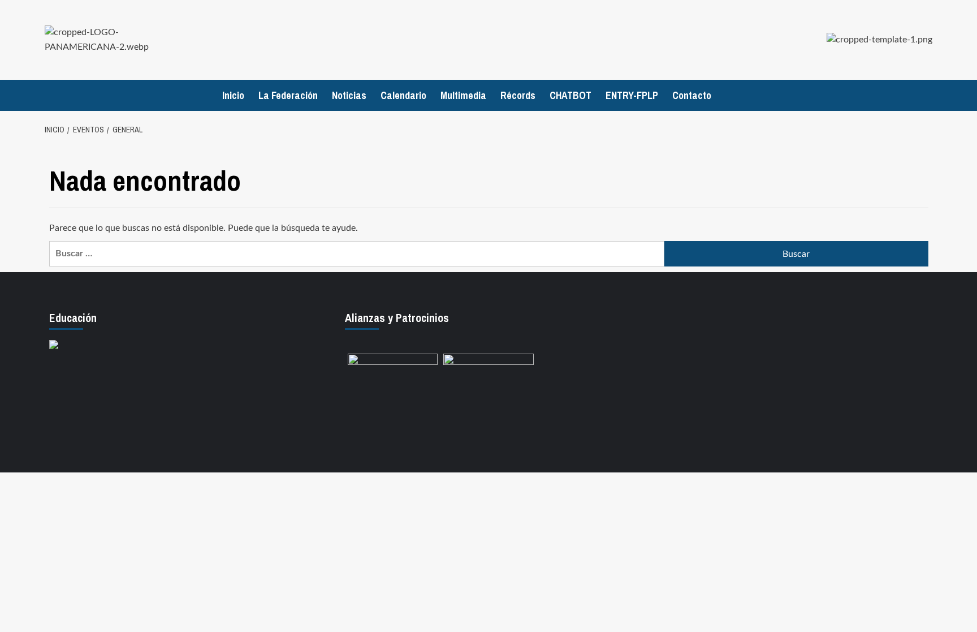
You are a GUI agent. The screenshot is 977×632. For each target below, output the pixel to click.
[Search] (925, 95)
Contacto (691, 95)
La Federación (288, 95)
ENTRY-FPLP (632, 95)
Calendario (403, 95)
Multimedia (463, 95)
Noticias (349, 95)
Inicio (233, 95)
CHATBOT (570, 95)
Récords (517, 95)
